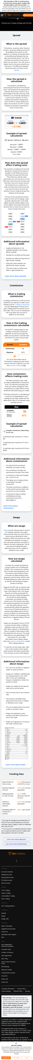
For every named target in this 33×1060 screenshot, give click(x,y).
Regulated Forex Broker (8, 929)
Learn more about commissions (10, 507)
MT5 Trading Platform (8, 906)
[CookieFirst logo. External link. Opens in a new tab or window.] (16, 1043)
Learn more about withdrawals (16, 844)
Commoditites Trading (8, 896)
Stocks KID (4, 982)
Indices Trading (5, 893)
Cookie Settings (6, 991)
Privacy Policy (21, 989)
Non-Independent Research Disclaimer (7, 945)
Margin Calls (5, 919)
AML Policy (4, 959)
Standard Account (6, 874)
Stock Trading (5, 899)
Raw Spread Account (7, 877)
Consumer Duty (6, 949)
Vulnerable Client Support (8, 934)
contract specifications (18, 641)
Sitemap (27, 991)
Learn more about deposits (16, 839)
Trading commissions (22, 305)
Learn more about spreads (15, 276)
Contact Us (4, 932)
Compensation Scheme (8, 973)
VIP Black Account (6, 880)
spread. (16, 70)
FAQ (2, 937)
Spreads (3, 913)
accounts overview (15, 365)
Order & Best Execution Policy (8, 962)
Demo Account (5, 883)
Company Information (7, 989)
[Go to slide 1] (15, 356)
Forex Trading (5, 890)
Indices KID (4, 979)
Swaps (6, 530)
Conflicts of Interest (7, 952)
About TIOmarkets (6, 926)
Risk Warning (5, 966)
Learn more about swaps (15, 764)
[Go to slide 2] (17, 356)
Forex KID (4, 976)
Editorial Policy (18, 991)
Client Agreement (6, 955)
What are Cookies (6, 970)
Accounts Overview (7, 872)
